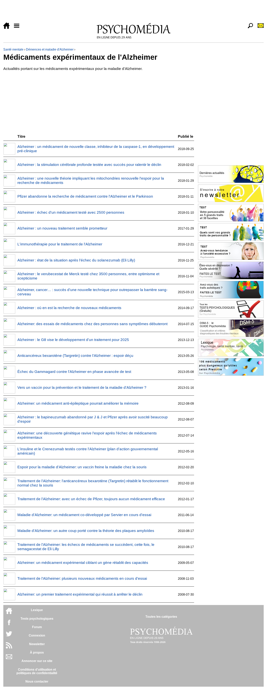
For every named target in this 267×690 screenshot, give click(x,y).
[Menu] (18, 27)
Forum (37, 627)
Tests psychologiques (37, 618)
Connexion (37, 635)
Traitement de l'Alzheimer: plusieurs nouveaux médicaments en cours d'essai (82, 578)
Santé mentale (13, 49)
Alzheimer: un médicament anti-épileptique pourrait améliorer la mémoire (78, 403)
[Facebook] (9, 624)
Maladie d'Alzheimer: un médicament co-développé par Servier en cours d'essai (84, 515)
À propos (37, 652)
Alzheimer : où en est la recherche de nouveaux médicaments (69, 308)
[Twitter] (9, 636)
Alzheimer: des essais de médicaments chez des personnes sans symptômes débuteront (92, 324)
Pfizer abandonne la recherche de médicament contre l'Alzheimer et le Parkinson (85, 196)
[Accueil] (8, 27)
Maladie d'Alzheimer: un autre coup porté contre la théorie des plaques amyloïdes (85, 531)
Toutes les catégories (161, 616)
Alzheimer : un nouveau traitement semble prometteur (62, 228)
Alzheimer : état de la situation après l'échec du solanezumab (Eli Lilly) (76, 260)
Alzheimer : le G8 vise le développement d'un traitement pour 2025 (73, 340)
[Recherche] (249, 27)
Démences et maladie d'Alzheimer (49, 49)
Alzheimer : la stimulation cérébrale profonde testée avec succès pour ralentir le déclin (89, 165)
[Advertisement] (120, 12)
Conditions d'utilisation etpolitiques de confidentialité (36, 671)
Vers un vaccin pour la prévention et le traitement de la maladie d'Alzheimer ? (81, 387)
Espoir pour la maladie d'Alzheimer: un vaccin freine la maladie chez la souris (82, 467)
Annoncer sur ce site (37, 661)
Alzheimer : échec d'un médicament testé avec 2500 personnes (70, 212)
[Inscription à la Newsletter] (259, 27)
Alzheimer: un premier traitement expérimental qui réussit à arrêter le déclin (79, 594)
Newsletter (37, 644)
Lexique (37, 610)
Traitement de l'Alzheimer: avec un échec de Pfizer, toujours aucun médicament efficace (91, 499)
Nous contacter (36, 681)
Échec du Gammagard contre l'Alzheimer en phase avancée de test (74, 372)
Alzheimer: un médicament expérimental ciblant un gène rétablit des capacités (82, 563)
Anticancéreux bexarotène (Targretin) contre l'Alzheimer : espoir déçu (75, 356)
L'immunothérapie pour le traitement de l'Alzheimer (59, 244)
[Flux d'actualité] (9, 647)
